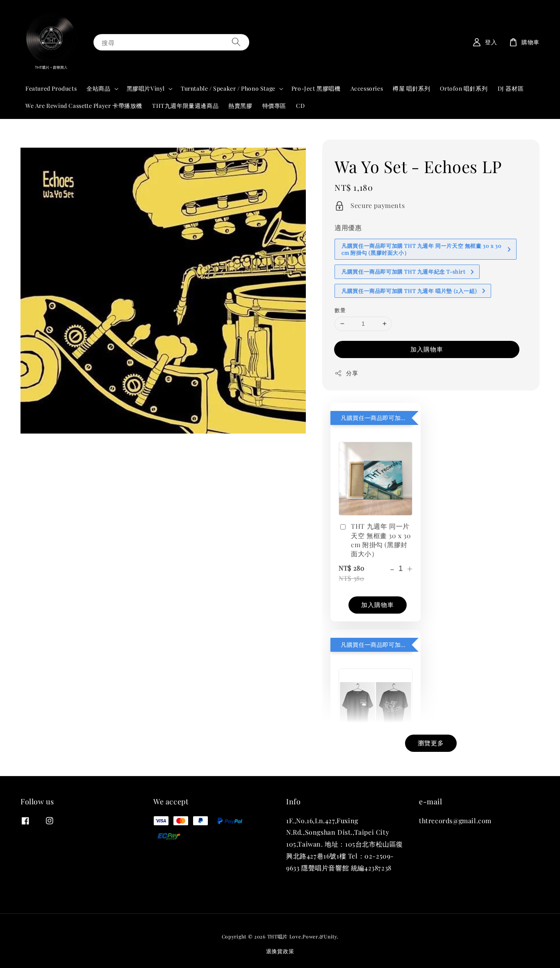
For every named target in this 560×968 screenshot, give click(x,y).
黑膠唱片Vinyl (146, 88)
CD (300, 106)
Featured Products (51, 88)
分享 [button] (352, 373)
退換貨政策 (280, 950)
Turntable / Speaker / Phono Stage (228, 88)
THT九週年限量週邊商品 (185, 106)
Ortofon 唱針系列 (463, 88)
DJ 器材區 (511, 88)
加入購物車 (426, 349)
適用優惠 (348, 227)
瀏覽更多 (431, 743)
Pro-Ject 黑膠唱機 (316, 88)
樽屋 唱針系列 (411, 88)
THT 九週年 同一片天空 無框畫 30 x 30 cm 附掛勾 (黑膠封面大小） (381, 540)
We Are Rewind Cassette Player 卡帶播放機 (83, 106)
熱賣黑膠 (240, 106)
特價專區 (274, 106)
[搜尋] (236, 42)
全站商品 (98, 88)
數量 (340, 309)
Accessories (367, 88)
